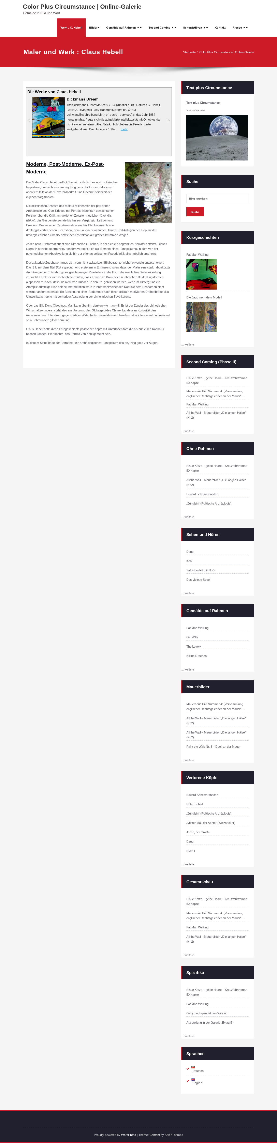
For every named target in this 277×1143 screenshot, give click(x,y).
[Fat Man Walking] (201, 274)
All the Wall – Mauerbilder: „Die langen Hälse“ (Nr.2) (216, 482)
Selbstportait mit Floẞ (200, 570)
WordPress (128, 1135)
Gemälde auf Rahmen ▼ (123, 27)
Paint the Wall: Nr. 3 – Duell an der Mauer (213, 746)
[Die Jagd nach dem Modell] (201, 317)
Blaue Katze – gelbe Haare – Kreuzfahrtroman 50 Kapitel (216, 468)
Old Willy (192, 637)
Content (154, 1135)
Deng (189, 551)
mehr (124, 129)
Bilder (93, 27)
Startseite (189, 52)
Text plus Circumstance (203, 102)
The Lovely (193, 646)
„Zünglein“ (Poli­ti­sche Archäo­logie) (208, 503)
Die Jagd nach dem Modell (204, 297)
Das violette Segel (198, 579)
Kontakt (220, 27)
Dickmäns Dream (83, 99)
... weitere (187, 344)
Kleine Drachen (196, 656)
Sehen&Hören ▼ (194, 27)
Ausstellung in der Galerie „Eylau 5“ (209, 1022)
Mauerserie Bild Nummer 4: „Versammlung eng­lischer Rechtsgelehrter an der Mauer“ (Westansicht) (214, 706)
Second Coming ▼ (161, 27)
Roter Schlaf (194, 804)
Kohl (189, 561)
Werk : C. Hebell (71, 27)
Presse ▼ (239, 27)
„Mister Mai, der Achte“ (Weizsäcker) (210, 822)
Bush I (190, 850)
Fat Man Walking (197, 254)
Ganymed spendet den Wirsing (206, 1013)
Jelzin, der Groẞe (198, 832)
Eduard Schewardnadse (202, 494)
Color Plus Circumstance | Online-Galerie (82, 6)
